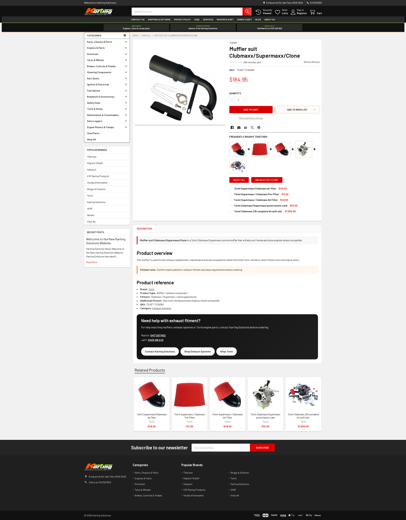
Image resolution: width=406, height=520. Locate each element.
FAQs (197, 19)
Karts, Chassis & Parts (99, 41)
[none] (180, 86)
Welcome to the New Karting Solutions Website (105, 241)
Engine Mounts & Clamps (100, 127)
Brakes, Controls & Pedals (101, 66)
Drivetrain (92, 54)
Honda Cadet (244, 19)
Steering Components (99, 72)
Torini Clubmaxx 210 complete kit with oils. (258, 211)
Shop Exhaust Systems (197, 351)
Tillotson (91, 156)
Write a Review (312, 61)
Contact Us (137, 19)
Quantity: (235, 93)
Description (144, 228)
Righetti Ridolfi (95, 163)
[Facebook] (232, 127)
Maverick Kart (225, 19)
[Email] (239, 127)
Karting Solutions (96, 202)
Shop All (91, 139)
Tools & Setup (95, 108)
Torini (90, 195)
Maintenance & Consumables (103, 115)
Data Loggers (94, 121)
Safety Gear (93, 102)
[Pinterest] (259, 127)
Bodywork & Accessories (100, 96)
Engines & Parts (96, 47)
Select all (239, 180)
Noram (90, 215)
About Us (269, 19)
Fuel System (93, 90)
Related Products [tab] (150, 370)
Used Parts (93, 133)
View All (91, 221)
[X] (252, 127)
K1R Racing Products (98, 176)
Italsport (91, 169)
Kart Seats (93, 78)
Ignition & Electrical (98, 84)
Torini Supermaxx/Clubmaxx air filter (255, 188)
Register (302, 13)
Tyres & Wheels (95, 60)
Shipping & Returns (159, 19)
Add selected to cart (266, 180)
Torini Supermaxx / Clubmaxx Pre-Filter (256, 194)
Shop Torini (226, 351)
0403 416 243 (155, 339)
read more (91, 262)
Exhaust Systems (161, 308)
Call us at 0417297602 (100, 482)
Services (208, 19)
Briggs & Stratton (96, 189)
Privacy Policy (182, 19)
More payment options (251, 117)
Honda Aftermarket (97, 182)
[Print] (245, 127)
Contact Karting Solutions (160, 351)
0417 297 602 (158, 335)
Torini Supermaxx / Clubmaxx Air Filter (256, 199)
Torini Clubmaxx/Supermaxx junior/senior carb (260, 205)
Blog (258, 19)
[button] (297, 109)
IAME (90, 208)
